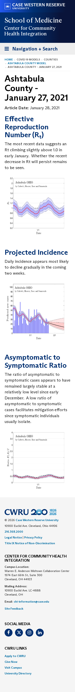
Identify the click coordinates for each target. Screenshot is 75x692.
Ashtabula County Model (27, 63)
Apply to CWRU (15, 656)
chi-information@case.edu (31, 601)
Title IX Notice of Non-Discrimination (30, 543)
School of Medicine (33, 20)
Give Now (11, 662)
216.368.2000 (14, 531)
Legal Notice (13, 537)
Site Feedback (14, 608)
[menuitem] (37, 656)
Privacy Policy (33, 537)
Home (9, 59)
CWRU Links (16, 648)
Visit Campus (13, 667)
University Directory (18, 673)
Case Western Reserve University (37, 520)
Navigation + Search (30, 50)
